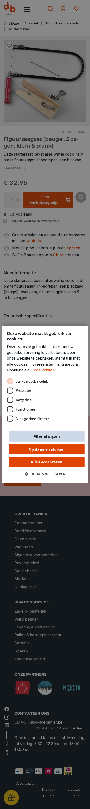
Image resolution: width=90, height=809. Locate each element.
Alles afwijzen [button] (47, 436)
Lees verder (42, 370)
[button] (45, 474)
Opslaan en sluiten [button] (47, 448)
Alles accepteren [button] (46, 461)
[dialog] (45, 404)
